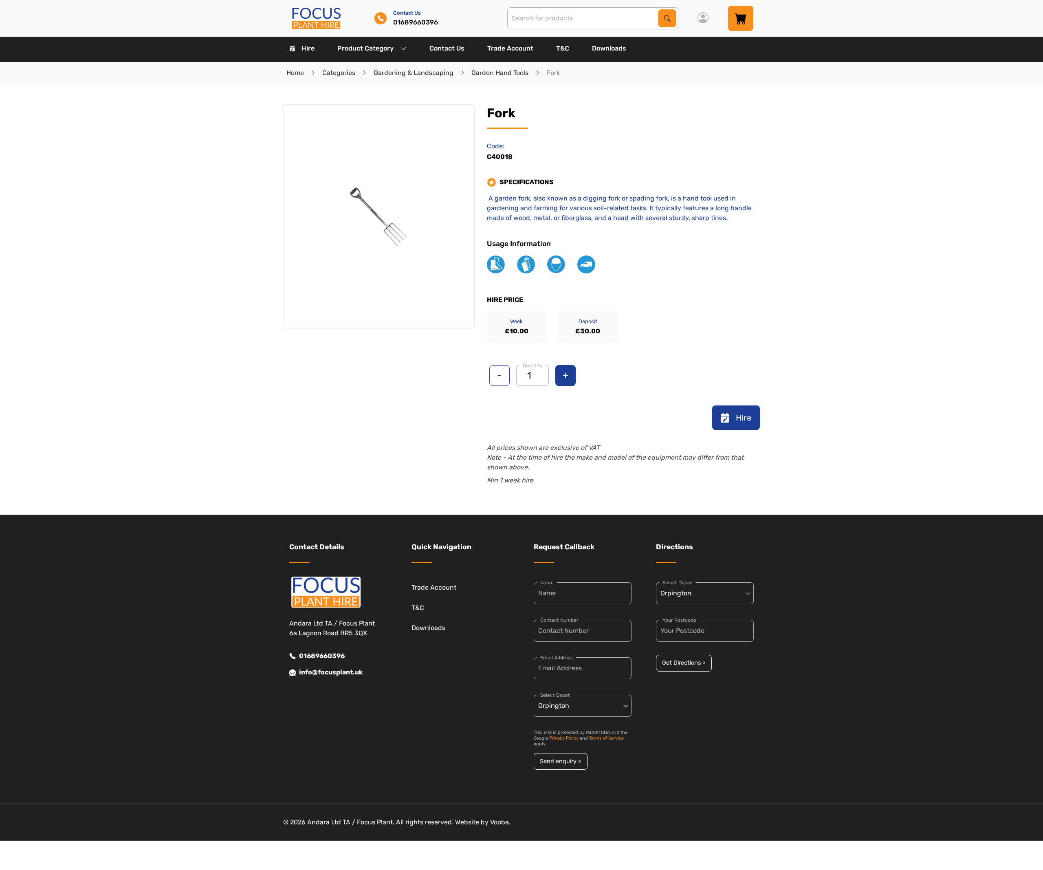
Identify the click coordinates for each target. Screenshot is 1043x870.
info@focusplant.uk (331, 672)
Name (547, 583)
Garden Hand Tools (499, 73)
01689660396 (322, 656)
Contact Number (559, 620)
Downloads (609, 48)
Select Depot (555, 695)
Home (295, 73)
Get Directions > (683, 662)
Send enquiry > (560, 761)
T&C (562, 48)
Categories (338, 73)
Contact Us (446, 48)
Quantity (533, 365)
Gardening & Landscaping (413, 73)
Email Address (556, 658)
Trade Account (510, 48)
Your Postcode (679, 620)
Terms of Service (606, 738)
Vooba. (500, 822)
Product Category (365, 48)
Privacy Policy (564, 738)
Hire (308, 48)
